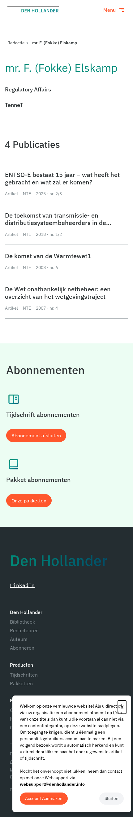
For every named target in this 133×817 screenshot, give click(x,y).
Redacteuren (24, 630)
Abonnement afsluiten (36, 435)
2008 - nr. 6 (47, 267)
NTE (27, 194)
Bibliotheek (22, 622)
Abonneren (22, 648)
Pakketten (21, 683)
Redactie (16, 43)
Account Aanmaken (43, 798)
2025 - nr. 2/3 (49, 194)
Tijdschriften (24, 675)
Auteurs (19, 639)
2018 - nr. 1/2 (49, 234)
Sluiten (111, 798)
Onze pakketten (28, 500)
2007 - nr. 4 (47, 308)
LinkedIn (22, 585)
